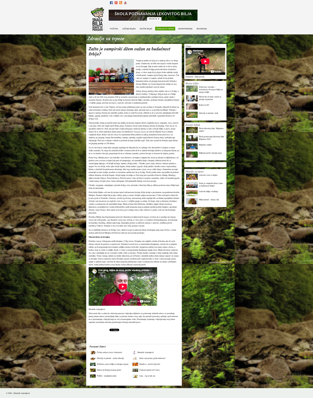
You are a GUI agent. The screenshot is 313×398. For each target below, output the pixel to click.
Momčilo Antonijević (145, 352)
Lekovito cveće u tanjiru (208, 175)
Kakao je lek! (204, 105)
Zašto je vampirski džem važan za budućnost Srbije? (211, 184)
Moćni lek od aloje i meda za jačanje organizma (210, 97)
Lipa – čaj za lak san (147, 375)
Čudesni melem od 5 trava (149, 370)
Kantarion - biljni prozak (194, 76)
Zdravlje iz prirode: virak (208, 113)
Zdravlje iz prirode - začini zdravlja (110, 358)
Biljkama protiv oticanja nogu (210, 153)
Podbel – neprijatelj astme (107, 375)
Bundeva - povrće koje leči (149, 364)
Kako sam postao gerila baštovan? (152, 358)
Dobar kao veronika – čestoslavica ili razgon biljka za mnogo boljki (211, 89)
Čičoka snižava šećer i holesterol (109, 352)
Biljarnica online (205, 144)
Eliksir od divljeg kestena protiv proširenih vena (109, 370)
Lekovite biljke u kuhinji (208, 191)
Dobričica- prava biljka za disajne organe (112, 364)
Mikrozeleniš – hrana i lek (209, 199)
